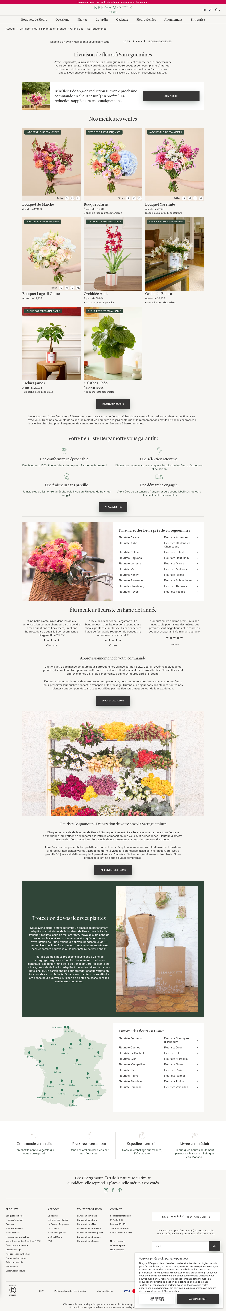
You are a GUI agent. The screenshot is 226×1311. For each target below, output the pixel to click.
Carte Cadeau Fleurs (15, 1271)
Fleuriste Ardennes (176, 537)
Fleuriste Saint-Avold (132, 580)
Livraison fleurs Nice (86, 1224)
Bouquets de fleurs (14, 1216)
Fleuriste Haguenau (131, 557)
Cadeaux (122, 20)
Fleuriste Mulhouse (176, 569)
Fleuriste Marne (174, 563)
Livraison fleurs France (88, 1241)
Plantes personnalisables (17, 1237)
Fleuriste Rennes (175, 1075)
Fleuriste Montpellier (132, 1064)
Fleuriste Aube (128, 543)
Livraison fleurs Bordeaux (89, 1228)
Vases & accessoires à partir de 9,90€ (23, 1241)
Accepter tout (198, 1299)
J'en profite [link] (171, 96)
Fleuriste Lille (172, 1053)
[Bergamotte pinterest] (120, 1190)
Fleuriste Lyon (127, 1058)
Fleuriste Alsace (129, 537)
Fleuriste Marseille (176, 1058)
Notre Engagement (57, 1233)
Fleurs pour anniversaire (17, 1245)
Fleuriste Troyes (129, 591)
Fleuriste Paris (173, 1070)
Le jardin (102, 20)
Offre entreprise (117, 1245)
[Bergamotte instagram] (106, 1190)
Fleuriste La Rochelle (132, 1053)
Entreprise (198, 20)
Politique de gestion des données (70, 1291)
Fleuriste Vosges (174, 591)
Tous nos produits (113, 404)
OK (214, 1246)
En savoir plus (113, 507)
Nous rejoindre (117, 1250)
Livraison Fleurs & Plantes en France (43, 28)
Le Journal (53, 1216)
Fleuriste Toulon (174, 1081)
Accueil (10, 28)
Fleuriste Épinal (174, 552)
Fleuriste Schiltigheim (178, 580)
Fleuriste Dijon (173, 1047)
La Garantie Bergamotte (59, 1224)
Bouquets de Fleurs (34, 20)
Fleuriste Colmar (129, 552)
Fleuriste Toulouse (130, 1086)
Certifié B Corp (55, 1237)
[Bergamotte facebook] (113, 1190)
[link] (210, 10)
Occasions (62, 20)
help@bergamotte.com (120, 1216)
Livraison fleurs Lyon (87, 1220)
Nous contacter (117, 1241)
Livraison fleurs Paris (87, 1216)
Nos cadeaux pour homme (18, 1254)
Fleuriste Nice (127, 1070)
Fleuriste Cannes (129, 1047)
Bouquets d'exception (16, 1258)
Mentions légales (105, 1291)
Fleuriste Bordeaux (130, 1038)
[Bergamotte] (113, 10)
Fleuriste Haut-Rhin (176, 557)
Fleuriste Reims (174, 574)
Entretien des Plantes (58, 1220)
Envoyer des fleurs (113, 701)
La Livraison (53, 1228)
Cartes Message (13, 1250)
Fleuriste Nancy (129, 574)
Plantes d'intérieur (14, 1220)
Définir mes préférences (157, 1299)
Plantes (82, 20)
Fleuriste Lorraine (130, 563)
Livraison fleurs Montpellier (90, 1233)
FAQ (50, 1241)
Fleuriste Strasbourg (131, 586)
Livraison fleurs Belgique (88, 1237)
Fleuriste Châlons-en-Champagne (178, 545)
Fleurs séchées (146, 20)
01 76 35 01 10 (116, 1220)
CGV (41, 1291)
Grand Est (76, 28)
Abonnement (173, 20)
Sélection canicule (14, 1262)
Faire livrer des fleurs (113, 870)
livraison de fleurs (92, 61)
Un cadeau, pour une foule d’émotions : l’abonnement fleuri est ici (113, 2)
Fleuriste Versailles (176, 1086)
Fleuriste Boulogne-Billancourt (176, 1040)
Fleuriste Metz (128, 569)
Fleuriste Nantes (174, 1064)
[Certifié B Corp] (13, 1296)
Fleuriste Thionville (176, 586)
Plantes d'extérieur (14, 1228)
